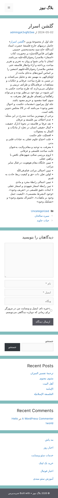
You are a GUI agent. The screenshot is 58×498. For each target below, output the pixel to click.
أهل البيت (48, 383)
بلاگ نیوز (46, 7)
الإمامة (49, 388)
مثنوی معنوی (46, 378)
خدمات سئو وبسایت (42, 455)
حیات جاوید (43, 220)
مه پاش (49, 439)
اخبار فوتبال (47, 470)
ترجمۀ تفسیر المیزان (41, 373)
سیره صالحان (42, 215)
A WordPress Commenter (37, 418)
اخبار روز (48, 447)
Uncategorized (40, 211)
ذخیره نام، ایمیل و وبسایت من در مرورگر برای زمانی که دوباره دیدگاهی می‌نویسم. (27, 310)
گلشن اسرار (17, 41)
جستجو (49, 341)
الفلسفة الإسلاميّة (43, 394)
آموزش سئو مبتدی (43, 478)
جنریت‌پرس (13, 493)
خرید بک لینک (46, 463)
